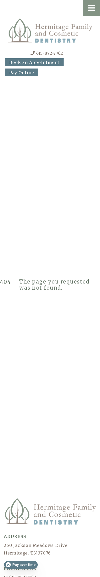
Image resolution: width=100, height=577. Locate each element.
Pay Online (21, 72)
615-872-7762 (49, 53)
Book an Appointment (34, 62)
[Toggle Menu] (91, 8)
